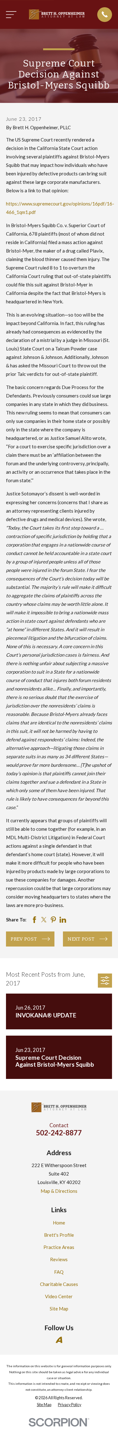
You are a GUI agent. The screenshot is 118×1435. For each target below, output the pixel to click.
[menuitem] (44, 1405)
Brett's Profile (59, 1235)
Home (59, 1222)
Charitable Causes (59, 1284)
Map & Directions (59, 1191)
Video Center (59, 1296)
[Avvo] (59, 1339)
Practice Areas (58, 1247)
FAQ (59, 1272)
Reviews (59, 1259)
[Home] (57, 14)
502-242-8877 (59, 1132)
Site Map (59, 1308)
